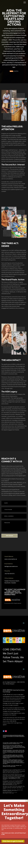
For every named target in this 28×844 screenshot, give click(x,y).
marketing (13, 65)
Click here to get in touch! (13, 841)
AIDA (10, 10)
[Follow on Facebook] (3, 731)
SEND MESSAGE (9, 535)
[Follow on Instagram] (6, 731)
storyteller (5, 42)
